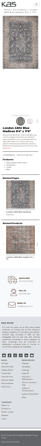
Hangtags (26, 367)
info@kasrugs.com (25, 306)
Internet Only (7, 377)
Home (7, 10)
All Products (20, 10)
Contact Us (5, 409)
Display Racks (7, 370)
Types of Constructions (27, 389)
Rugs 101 (25, 373)
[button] (37, 244)
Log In (4, 419)
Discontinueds (7, 367)
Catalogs (25, 370)
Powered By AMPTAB (10, 442)
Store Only (5, 387)
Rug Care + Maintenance (27, 378)
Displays (25, 363)
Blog (24, 397)
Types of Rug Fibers (30, 394)
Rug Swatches (7, 383)
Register (4, 415)
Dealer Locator (7, 412)
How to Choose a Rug (29, 383)
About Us (5, 405)
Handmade (6, 373)
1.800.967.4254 (25, 294)
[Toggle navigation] (36, 4)
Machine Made (7, 380)
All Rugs (4, 363)
